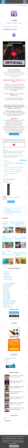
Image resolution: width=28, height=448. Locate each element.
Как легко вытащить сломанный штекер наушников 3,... (8, 223)
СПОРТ (4, 289)
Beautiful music (14, 173)
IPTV (7, 361)
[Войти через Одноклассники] (8, 194)
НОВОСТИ (5, 297)
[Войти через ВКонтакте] (8, 187)
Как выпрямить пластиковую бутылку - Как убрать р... (21, 238)
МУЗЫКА (15, 26)
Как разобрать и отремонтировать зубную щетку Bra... (21, 223)
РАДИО (5, 305)
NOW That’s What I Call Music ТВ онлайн (14, 212)
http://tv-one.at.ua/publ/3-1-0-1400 (13, 156)
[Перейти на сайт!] (14, 350)
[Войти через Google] (8, 192)
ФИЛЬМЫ (5, 292)
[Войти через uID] (8, 185)
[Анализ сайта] (7, 421)
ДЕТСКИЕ (5, 294)
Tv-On (5, 163)
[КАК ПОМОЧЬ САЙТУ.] (14, 144)
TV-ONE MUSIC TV (12, 169)
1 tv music (6, 167)
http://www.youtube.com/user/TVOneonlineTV (14, 151)
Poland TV (8, 362)
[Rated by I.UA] (7, 419)
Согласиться (14, 446)
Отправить (11, 201)
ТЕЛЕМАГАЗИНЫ (7, 303)
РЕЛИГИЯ (5, 296)
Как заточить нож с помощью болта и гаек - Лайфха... (21, 254)
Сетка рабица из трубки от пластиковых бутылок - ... (8, 254)
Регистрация (20, 5)
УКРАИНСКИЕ (6, 285)
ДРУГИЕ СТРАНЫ (7, 283)
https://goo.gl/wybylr (14, 77)
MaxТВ (7, 359)
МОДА (4, 288)
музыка (6, 169)
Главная (5, 26)
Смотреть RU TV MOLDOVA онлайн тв (13, 208)
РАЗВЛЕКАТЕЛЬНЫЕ (8, 302)
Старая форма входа (14, 319)
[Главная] (14, 17)
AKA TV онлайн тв (9, 213)
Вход (25, 5)
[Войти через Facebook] (8, 190)
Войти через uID (14, 312)
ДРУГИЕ (5, 299)
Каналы (10, 26)
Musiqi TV (12, 171)
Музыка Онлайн (19, 167)
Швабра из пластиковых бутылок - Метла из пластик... (8, 238)
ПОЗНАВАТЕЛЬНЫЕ (8, 300)
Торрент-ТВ (6, 307)
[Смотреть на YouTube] (14, 338)
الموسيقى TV (12, 167)
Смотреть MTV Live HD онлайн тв (12, 210)
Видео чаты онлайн (11, 358)
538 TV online (8, 209)
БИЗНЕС (5, 291)
